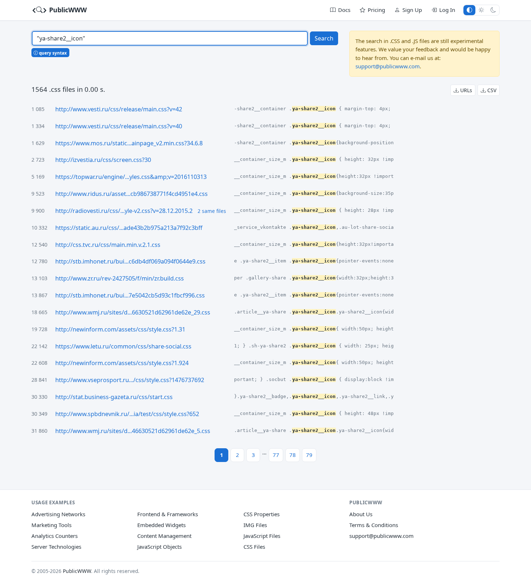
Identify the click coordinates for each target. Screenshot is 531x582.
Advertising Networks (58, 514)
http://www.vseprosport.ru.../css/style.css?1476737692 (129, 380)
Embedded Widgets (161, 524)
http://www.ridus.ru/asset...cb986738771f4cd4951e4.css (131, 194)
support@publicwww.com (387, 66)
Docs (344, 9)
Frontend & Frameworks (167, 514)
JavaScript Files (261, 535)
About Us (360, 514)
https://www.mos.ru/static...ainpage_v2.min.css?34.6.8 (129, 143)
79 (309, 454)
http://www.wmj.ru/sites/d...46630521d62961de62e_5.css (132, 431)
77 (276, 454)
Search (324, 38)
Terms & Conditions (373, 524)
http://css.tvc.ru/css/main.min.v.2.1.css (107, 245)
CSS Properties (261, 514)
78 (292, 454)
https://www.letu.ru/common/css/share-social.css (123, 346)
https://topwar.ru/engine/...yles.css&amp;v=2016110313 (131, 177)
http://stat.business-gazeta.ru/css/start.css (114, 397)
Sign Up (412, 9)
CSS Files (254, 546)
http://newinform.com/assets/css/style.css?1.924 (122, 363)
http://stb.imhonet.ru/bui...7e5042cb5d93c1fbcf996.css (130, 295)
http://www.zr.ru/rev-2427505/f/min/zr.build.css (119, 278)
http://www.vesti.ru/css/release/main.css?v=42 (118, 109)
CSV (491, 90)
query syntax (52, 53)
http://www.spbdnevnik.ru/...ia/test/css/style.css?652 (127, 414)
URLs (465, 90)
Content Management (164, 535)
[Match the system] (469, 10)
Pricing (376, 9)
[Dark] (493, 10)
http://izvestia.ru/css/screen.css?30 (103, 160)
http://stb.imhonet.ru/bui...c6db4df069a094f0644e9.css (130, 261)
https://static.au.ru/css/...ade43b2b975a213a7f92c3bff (128, 228)
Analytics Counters (54, 535)
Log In (447, 9)
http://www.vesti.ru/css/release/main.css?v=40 (118, 126)
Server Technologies (56, 546)
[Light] (481, 10)
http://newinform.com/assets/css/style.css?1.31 (120, 329)
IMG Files (255, 524)
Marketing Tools (51, 524)
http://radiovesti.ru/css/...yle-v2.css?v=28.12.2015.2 (124, 211)
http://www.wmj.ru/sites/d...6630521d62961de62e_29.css (132, 312)
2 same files (212, 210)
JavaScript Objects (159, 546)
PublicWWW (67, 9)
